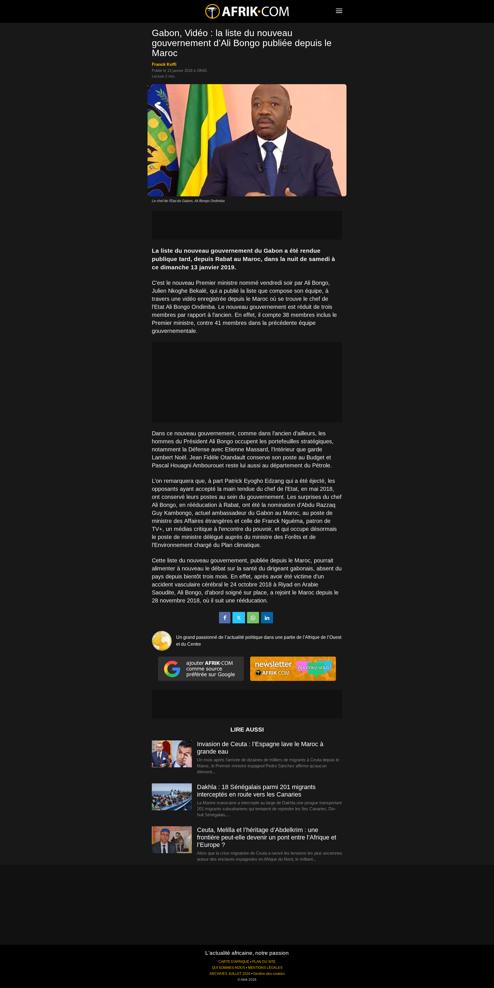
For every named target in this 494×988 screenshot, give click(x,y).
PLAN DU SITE (264, 962)
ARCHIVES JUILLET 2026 (230, 974)
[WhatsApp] (253, 617)
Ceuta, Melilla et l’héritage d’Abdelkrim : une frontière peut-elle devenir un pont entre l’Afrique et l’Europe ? (266, 837)
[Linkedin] (267, 617)
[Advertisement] (247, 225)
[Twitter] (238, 617)
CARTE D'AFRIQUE (233, 962)
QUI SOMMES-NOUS (228, 968)
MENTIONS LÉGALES (265, 968)
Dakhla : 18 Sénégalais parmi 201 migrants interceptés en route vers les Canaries (256, 790)
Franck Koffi (164, 64)
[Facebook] (224, 617)
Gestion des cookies (269, 974)
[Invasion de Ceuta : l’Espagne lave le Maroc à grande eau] (172, 754)
